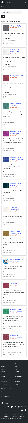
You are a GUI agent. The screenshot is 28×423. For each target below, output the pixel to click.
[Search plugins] (20, 12)
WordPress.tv (5, 384)
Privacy (3, 371)
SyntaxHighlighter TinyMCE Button (15, 50)
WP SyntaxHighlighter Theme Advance (16, 260)
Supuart (3, 379)
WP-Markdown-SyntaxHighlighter (15, 232)
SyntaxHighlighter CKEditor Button (15, 132)
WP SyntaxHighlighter (16, 26)
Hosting (3, 369)
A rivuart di (4, 364)
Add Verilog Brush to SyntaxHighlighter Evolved (16, 310)
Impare (3, 376)
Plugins (16, 369)
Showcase (17, 364)
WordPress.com (6, 389)
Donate (17, 381)
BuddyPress (5, 396)
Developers (4, 381)
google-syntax (14, 283)
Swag (17, 384)
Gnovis (3, 366)
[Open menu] (25, 2)
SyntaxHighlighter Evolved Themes (15, 184)
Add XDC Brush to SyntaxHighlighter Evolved (16, 336)
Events (16, 379)
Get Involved (18, 376)
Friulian (6, 403)
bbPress (4, 394)
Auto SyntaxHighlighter (17, 76)
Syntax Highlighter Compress (15, 104)
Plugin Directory (5, 6)
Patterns (17, 371)
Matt (3, 391)
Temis (16, 366)
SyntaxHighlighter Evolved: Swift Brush (16, 158)
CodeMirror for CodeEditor (14, 208)
